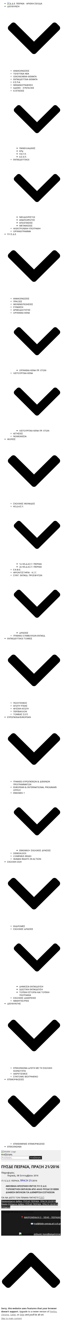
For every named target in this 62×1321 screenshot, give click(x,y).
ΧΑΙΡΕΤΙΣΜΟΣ (20, 1073)
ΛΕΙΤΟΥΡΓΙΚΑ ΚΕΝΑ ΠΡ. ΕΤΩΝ (34, 430)
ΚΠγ (21, 151)
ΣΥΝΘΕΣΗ (18, 307)
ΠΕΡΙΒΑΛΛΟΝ (20, 711)
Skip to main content (11, 1318)
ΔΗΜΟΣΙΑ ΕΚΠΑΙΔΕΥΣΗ (31, 986)
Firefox (53, 1311)
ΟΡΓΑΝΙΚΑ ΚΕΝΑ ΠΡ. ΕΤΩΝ (32, 370)
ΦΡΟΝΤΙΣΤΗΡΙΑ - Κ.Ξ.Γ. (25, 572)
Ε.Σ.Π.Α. (16, 82)
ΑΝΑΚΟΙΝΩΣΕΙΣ (21, 70)
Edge (22, 1314)
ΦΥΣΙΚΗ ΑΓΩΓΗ (21, 708)
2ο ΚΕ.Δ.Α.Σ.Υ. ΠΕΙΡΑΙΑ (30, 566)
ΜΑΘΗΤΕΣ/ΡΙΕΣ (21, 1000)
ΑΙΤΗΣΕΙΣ (18, 433)
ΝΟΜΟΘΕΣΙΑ (19, 436)
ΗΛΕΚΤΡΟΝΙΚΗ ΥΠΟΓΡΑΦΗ (26, 228)
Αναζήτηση (6, 1154)
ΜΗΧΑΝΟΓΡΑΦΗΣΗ (23, 85)
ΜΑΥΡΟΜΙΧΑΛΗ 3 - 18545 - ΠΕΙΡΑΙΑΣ (42, 1217)
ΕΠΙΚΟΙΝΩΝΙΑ (14, 1146)
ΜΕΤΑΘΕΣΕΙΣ (26, 225)
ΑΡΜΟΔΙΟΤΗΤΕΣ (21, 309)
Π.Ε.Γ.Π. (22, 153)
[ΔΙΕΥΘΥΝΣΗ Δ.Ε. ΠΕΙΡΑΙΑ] (8, 1151)
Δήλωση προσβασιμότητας (47, 1234)
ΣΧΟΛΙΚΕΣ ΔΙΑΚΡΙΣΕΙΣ (24, 997)
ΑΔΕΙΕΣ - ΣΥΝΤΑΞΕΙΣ (23, 87)
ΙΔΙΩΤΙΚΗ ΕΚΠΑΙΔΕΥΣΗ (31, 989)
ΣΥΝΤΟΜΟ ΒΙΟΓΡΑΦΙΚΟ (25, 1076)
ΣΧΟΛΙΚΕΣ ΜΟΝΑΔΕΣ (24, 503)
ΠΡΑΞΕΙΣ (17, 301)
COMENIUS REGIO (22, 856)
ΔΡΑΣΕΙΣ (23, 632)
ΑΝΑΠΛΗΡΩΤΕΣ (27, 219)
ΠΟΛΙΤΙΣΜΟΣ (20, 702)
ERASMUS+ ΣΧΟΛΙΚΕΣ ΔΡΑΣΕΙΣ (35, 850)
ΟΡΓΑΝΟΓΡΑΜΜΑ (22, 231)
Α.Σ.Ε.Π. (22, 156)
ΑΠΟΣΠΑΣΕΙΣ (26, 222)
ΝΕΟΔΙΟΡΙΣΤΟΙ (27, 217)
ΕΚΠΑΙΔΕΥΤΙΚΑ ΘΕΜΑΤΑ (25, 79)
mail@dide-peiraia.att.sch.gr (47, 1223)
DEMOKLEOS (19, 853)
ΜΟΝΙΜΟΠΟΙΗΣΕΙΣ (23, 304)
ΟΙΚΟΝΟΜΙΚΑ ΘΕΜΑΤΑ (25, 76)
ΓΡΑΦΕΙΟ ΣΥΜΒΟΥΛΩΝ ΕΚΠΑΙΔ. (29, 635)
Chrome (5, 1314)
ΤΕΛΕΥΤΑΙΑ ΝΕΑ (21, 73)
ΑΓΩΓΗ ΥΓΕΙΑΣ (20, 705)
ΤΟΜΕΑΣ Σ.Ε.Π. (20, 714)
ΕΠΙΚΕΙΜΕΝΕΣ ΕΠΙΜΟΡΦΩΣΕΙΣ (29, 1143)
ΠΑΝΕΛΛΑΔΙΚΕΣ (27, 148)
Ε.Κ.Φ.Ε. (17, 569)
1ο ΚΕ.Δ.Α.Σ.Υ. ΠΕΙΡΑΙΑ (30, 563)
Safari (13, 1314)
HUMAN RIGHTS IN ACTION (27, 859)
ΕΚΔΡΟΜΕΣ (19, 926)
